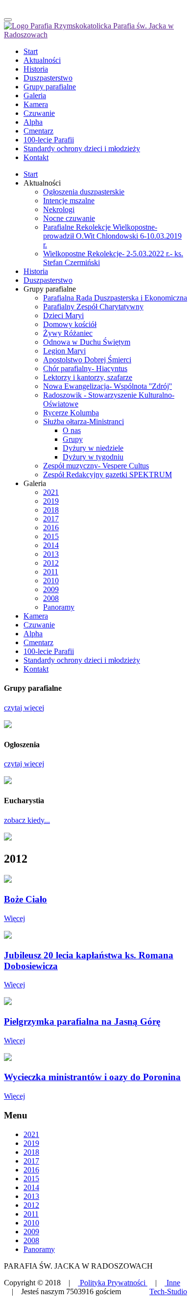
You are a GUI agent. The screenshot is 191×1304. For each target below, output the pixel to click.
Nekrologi (58, 209)
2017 (51, 519)
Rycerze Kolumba (71, 412)
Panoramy (58, 607)
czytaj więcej (24, 708)
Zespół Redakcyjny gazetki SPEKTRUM (107, 474)
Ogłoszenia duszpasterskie (83, 192)
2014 (51, 545)
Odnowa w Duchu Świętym (86, 342)
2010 (51, 580)
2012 (51, 563)
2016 (51, 527)
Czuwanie (39, 625)
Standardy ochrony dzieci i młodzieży (82, 660)
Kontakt (36, 669)
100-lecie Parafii (49, 651)
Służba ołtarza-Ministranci (83, 421)
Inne (172, 1282)
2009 (51, 589)
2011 (50, 572)
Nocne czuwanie (69, 218)
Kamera (36, 616)
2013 (51, 554)
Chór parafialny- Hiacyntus (85, 368)
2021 (51, 492)
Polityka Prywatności (112, 1282)
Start (31, 174)
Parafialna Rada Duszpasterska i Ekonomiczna (115, 298)
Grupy (73, 439)
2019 (51, 501)
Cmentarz (38, 642)
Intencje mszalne (69, 200)
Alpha (33, 633)
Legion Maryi (64, 351)
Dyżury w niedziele (93, 448)
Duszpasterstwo (48, 280)
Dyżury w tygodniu (93, 457)
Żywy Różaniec (68, 333)
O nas (72, 430)
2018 (51, 510)
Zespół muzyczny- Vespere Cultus (96, 466)
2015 (51, 536)
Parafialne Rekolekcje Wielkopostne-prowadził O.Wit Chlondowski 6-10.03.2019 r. (112, 236)
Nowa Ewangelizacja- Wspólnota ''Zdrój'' (107, 386)
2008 (51, 598)
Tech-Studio (168, 1291)
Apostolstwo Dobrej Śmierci (87, 359)
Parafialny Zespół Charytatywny (93, 306)
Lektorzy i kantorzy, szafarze (87, 377)
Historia (36, 271)
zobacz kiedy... (27, 820)
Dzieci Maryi (63, 315)
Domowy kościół (69, 324)
